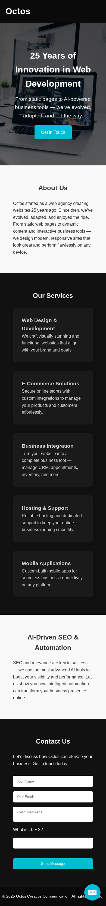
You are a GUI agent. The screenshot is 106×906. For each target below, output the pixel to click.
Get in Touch (53, 132)
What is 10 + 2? (28, 829)
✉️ (92, 892)
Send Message (53, 864)
